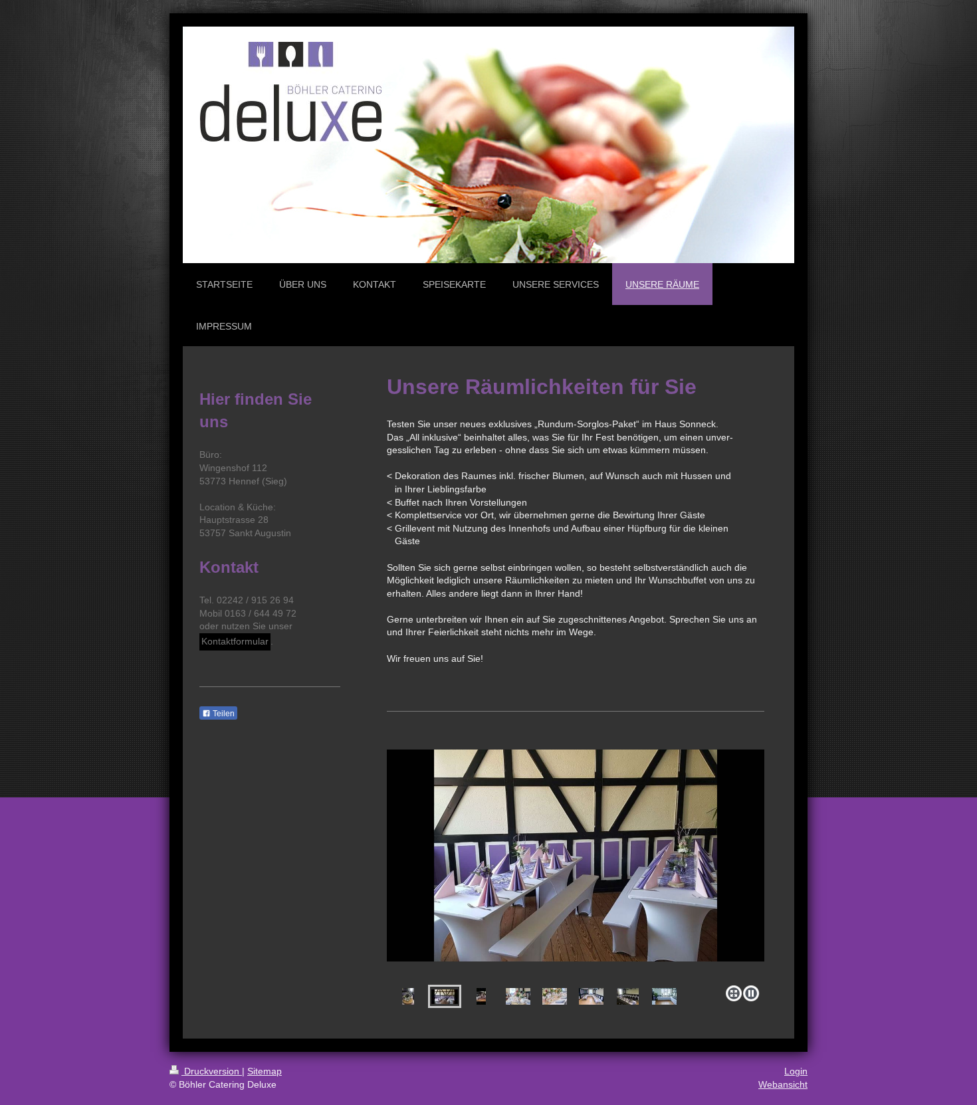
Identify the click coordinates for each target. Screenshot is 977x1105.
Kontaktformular (235, 641)
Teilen (223, 713)
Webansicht (783, 1084)
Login (796, 1071)
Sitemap (264, 1071)
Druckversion (211, 1071)
